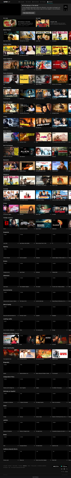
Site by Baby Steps (65, 474)
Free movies (36, 1)
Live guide (22, 1)
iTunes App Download (56, 466)
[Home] (6, 1)
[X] (67, 469)
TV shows (44, 1)
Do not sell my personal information (18, 467)
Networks (50, 1)
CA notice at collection (41, 465)
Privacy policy (33, 465)
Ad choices (5, 467)
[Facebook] (64, 469)
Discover (29, 1)
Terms (29, 465)
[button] (28, 13)
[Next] (67, 35)
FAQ (9, 467)
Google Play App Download (64, 466)
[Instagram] (61, 469)
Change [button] (66, 471)
